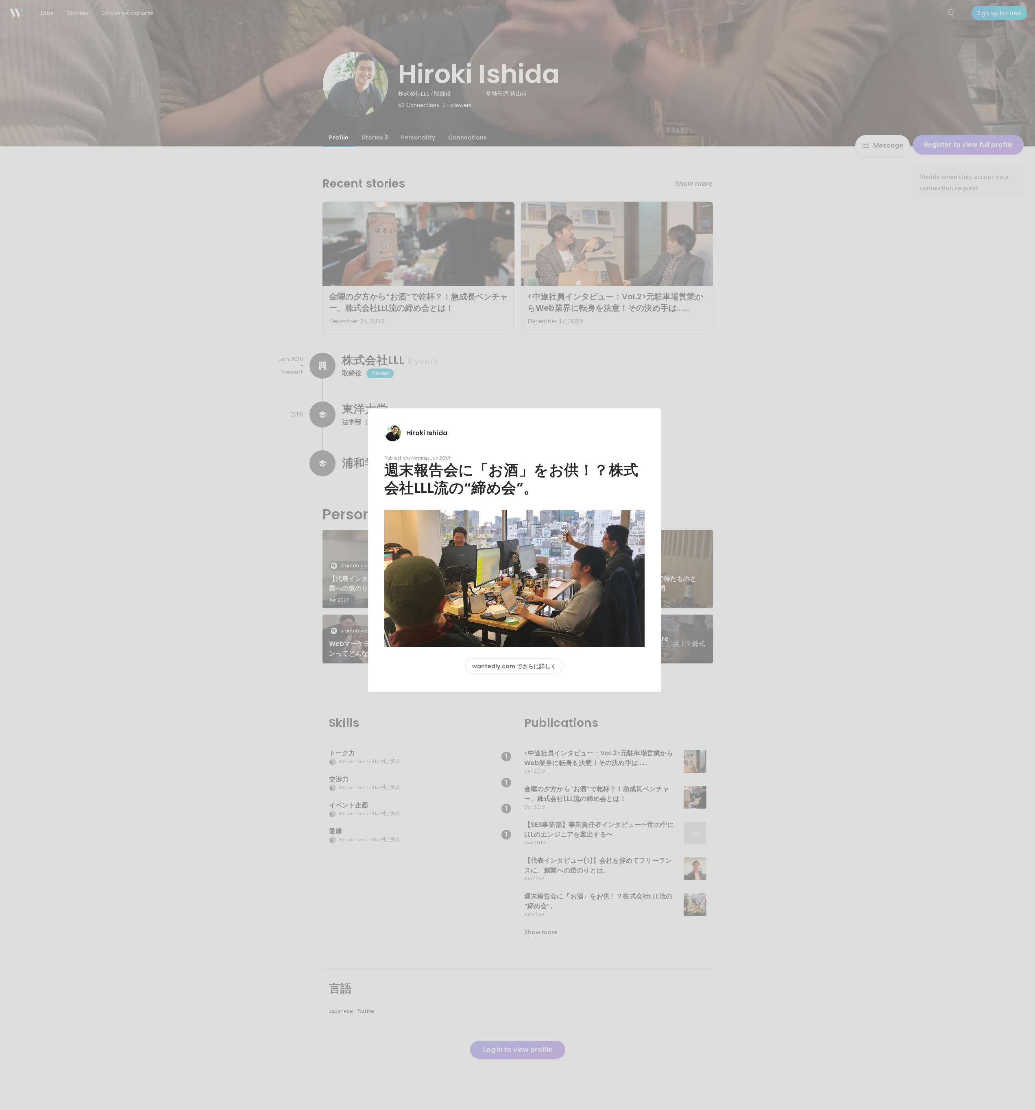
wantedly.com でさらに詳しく (514, 666)
